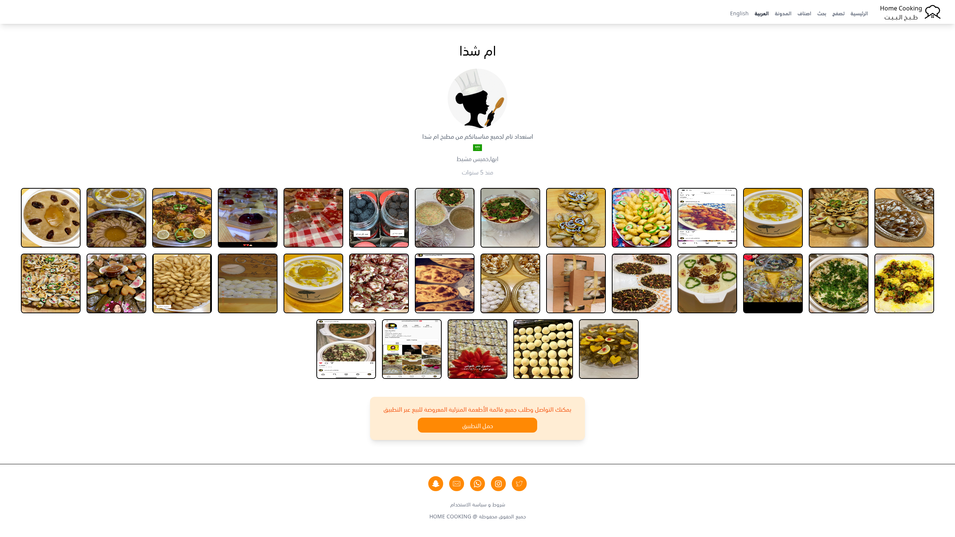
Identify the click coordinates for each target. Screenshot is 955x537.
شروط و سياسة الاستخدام (477, 504)
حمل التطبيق (477, 425)
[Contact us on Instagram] (498, 483)
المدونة (783, 12)
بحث (821, 12)
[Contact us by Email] (456, 483)
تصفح (838, 12)
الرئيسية (859, 12)
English (739, 12)
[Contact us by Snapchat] (435, 483)
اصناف (804, 12)
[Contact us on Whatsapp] (477, 483)
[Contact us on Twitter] (519, 483)
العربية (762, 12)
